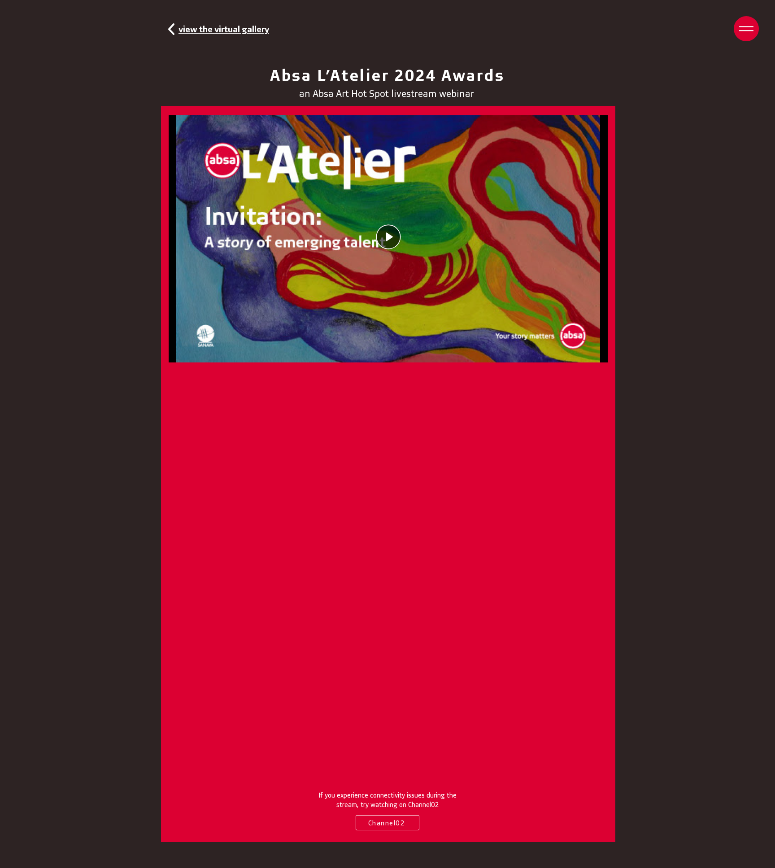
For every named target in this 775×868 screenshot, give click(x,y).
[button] (746, 28)
